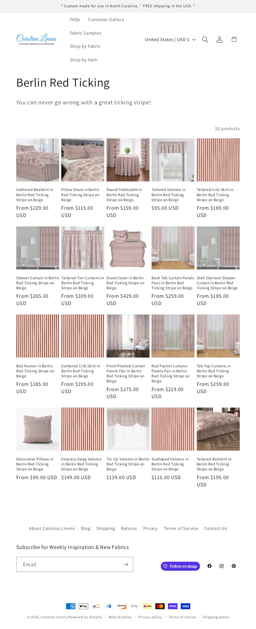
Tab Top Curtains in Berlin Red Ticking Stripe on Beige (214, 371)
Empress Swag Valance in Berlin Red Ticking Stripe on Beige (81, 464)
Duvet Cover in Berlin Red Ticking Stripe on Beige (125, 282)
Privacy (150, 528)
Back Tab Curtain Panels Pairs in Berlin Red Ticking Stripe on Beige (173, 282)
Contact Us (215, 528)
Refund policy (120, 616)
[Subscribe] (126, 564)
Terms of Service (181, 528)
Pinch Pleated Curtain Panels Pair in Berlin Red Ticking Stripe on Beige (125, 373)
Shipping (105, 528)
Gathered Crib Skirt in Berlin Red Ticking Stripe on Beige (80, 371)
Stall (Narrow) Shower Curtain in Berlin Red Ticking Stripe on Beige (217, 282)
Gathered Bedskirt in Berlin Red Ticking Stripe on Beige (34, 194)
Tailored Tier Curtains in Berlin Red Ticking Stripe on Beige (82, 282)
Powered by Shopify (85, 616)
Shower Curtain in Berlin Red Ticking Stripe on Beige (37, 282)
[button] (205, 39)
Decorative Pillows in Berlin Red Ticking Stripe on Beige (35, 464)
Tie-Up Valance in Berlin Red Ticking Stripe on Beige (127, 464)
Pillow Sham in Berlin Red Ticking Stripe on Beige (80, 194)
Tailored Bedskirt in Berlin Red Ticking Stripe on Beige (214, 464)
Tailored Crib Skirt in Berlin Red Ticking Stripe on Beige (215, 194)
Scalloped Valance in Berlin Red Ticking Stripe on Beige (170, 464)
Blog (85, 528)
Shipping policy (216, 616)
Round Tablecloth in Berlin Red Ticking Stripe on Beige (124, 194)
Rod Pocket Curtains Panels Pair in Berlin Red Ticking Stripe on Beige (171, 373)
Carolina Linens (54, 616)
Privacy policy (150, 616)
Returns (129, 528)
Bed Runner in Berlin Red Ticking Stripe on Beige (35, 371)
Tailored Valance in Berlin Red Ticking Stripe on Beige (169, 194)
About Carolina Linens (52, 528)
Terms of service (182, 616)
